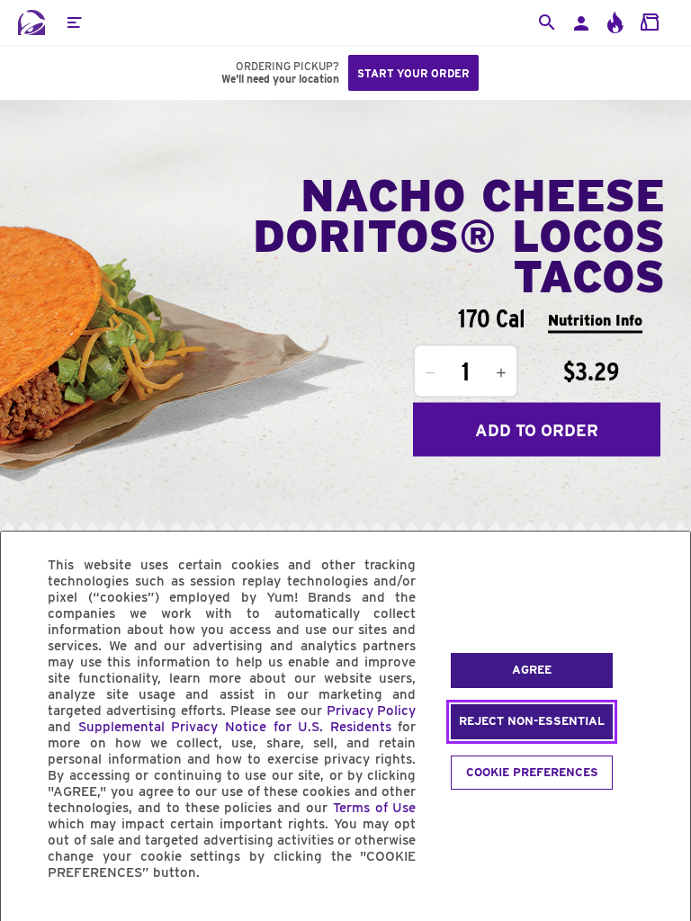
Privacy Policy (372, 710)
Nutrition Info (595, 319)
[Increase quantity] (501, 373)
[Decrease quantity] (430, 373)
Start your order (413, 73)
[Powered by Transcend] (29, 913)
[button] (74, 22)
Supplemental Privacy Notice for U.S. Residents (234, 727)
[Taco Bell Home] (31, 22)
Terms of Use (375, 808)
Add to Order (536, 429)
